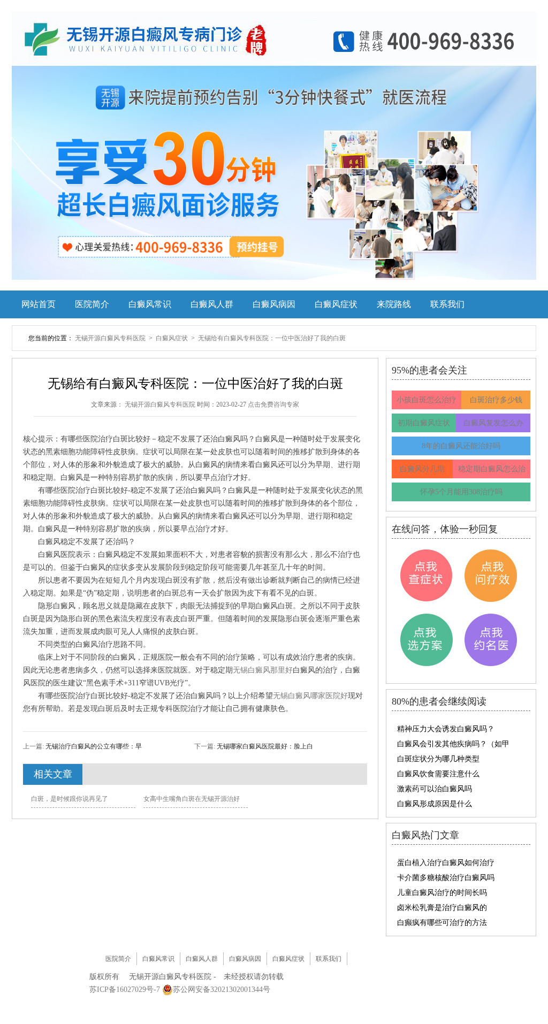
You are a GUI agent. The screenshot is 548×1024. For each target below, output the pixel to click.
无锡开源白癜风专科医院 (111, 338)
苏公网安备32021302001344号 (221, 989)
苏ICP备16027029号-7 (124, 989)
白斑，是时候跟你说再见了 (69, 799)
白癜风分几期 (422, 469)
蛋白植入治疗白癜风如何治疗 (445, 863)
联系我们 (447, 304)
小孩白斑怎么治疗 (426, 400)
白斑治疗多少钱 (496, 400)
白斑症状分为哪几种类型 (438, 759)
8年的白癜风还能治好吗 (461, 446)
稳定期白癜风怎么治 (492, 469)
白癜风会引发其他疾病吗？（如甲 (453, 744)
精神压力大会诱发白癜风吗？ (445, 729)
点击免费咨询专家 (273, 404)
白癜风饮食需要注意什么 (438, 774)
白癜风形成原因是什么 (434, 804)
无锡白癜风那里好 (263, 670)
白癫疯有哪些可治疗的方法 (442, 923)
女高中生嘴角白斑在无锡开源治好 (191, 799)
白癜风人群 (212, 304)
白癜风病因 (274, 304)
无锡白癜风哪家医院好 (310, 696)
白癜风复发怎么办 (493, 423)
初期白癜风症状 (424, 423)
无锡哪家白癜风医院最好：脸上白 (264, 746)
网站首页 (38, 304)
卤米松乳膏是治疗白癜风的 (442, 908)
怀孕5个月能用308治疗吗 (461, 492)
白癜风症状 (336, 304)
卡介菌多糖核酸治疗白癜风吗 (445, 878)
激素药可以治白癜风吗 (434, 789)
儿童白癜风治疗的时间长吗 (442, 893)
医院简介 (92, 304)
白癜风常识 (149, 304)
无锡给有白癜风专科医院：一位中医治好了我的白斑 (272, 338)
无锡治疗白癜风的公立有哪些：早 (93, 746)
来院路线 (394, 304)
